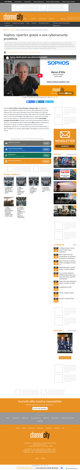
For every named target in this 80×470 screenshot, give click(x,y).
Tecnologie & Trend (44, 23)
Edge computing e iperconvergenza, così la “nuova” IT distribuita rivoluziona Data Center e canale (9, 212)
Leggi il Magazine (65, 358)
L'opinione (7, 23)
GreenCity (46, 418)
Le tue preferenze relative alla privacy (46, 468)
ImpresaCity (27, 1)
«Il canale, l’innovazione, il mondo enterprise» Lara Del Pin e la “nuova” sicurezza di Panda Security (21, 212)
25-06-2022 (23, 52)
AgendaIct (40, 421)
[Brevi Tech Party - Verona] (65, 174)
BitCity (8, 418)
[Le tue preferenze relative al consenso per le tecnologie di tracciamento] (72, 468)
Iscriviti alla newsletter (40, 408)
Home (26, 18)
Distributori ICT (8, 25)
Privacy (43, 458)
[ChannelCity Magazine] (64, 343)
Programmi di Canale (18, 23)
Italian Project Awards (68, 1)
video (12, 30)
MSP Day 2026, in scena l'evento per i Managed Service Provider (64, 189)
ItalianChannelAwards (68, 418)
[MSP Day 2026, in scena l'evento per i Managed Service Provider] (65, 186)
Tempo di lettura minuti (35, 52)
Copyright (48, 428)
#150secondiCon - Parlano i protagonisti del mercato (63, 202)
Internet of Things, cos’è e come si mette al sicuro (46, 189)
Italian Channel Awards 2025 (62, 23)
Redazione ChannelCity (12, 52)
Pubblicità (56, 428)
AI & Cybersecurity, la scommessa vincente (64, 165)
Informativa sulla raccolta (25, 468)
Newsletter (57, 25)
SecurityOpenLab (39, 1)
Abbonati (46, 161)
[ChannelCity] (13, 17)
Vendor (33, 18)
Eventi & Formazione (52, 19)
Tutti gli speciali (71, 154)
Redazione (40, 428)
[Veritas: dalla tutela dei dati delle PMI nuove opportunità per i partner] (9, 181)
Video (27, 23)
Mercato (63, 18)
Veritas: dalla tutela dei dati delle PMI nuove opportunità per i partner (9, 190)
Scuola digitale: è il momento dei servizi (64, 214)
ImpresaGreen (55, 418)
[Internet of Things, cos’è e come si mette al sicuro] (46, 181)
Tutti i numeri (72, 330)
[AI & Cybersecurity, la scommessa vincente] (65, 162)
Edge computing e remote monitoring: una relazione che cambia (20, 190)
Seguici (46, 155)
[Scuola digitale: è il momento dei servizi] (65, 210)
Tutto (74, 245)
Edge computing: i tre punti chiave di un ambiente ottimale (33, 190)
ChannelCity (18, 1)
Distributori (42, 18)
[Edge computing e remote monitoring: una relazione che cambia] (21, 181)
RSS (63, 428)
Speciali (24, 428)
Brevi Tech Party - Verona (62, 178)
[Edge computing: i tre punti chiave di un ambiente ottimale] (34, 181)
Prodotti (34, 23)
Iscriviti (46, 143)
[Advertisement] (40, 392)
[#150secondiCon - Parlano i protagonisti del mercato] (65, 198)
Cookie (37, 458)
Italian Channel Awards (53, 1)
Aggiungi (46, 149)
